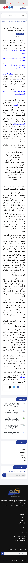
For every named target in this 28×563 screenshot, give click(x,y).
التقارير (23, 449)
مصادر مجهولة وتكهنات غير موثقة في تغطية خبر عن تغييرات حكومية (11, 433)
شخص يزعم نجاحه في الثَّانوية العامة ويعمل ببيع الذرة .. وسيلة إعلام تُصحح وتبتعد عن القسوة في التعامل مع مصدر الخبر (11, 419)
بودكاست (23, 452)
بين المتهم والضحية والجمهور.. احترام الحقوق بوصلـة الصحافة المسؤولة (12, 412)
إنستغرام (22, 523)
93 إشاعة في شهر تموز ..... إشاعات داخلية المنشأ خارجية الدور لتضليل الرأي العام (11, 405)
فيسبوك (22, 514)
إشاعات (23, 458)
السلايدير (23, 455)
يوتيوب (23, 520)
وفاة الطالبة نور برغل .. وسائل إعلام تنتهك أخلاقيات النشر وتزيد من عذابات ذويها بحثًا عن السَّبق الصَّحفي (12, 426)
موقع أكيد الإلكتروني (6, 560)
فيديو (24, 446)
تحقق (24, 460)
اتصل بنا (24, 533)
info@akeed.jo (22, 538)
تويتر (23, 517)
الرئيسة (22, 15)
